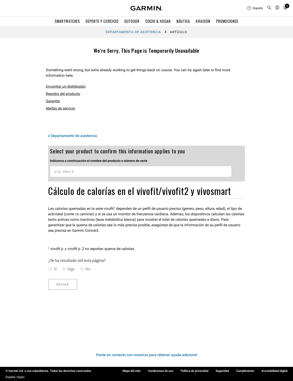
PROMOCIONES (227, 21)
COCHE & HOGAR (158, 21)
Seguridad (222, 371)
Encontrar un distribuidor (66, 86)
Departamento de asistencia (133, 32)
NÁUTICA (183, 21)
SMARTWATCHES (67, 21)
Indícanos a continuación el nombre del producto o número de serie (98, 161)
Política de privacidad (194, 371)
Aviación (203, 21)
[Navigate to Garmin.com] (146, 8)
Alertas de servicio (60, 108)
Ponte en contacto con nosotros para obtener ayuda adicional (146, 355)
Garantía (53, 101)
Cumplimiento (245, 371)
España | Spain (14, 377)
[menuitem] (255, 8)
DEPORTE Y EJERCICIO (102, 21)
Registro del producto (63, 94)
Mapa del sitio (131, 371)
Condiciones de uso (160, 371)
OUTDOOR (131, 21)
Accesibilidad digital (274, 371)
